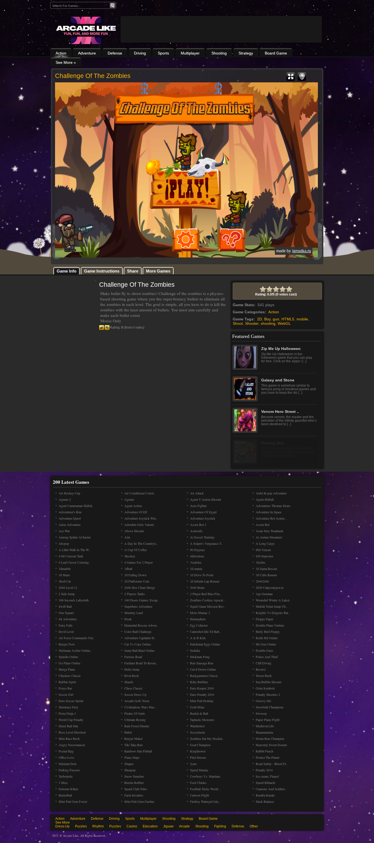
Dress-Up (62, 826)
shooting (268, 323)
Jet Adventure (68, 619)
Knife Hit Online (267, 638)
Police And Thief (267, 656)
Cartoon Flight (199, 795)
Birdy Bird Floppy (268, 631)
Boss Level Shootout (72, 732)
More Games (158, 271)
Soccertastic (197, 732)
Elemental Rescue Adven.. (141, 625)
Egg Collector (199, 625)
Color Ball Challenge (137, 631)
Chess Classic (133, 688)
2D (259, 319)
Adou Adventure (69, 524)
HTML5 (287, 319)
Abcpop (64, 543)
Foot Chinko (198, 782)
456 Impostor (264, 556)
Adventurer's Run (70, 512)
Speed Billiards (265, 782)
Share (132, 271)
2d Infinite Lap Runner (205, 581)
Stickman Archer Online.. (75, 650)
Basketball (65, 795)
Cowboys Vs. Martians (205, 776)
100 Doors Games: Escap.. (141, 600)
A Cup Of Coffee (135, 549)
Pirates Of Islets (134, 713)
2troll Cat (65, 581)
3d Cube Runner (266, 575)
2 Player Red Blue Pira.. (205, 594)
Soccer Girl (66, 694)
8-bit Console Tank (71, 556)
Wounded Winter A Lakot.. (273, 600)
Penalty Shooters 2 (268, 694)
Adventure (87, 53)
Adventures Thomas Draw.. (274, 505)
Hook (128, 619)
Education (150, 826)
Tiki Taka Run (133, 745)
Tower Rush (264, 675)
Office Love (66, 757)
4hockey (129, 556)
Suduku (195, 650)
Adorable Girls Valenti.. (139, 524)
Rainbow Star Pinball (138, 751)
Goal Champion (200, 745)
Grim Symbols (265, 688)
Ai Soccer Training (202, 537)
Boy (267, 319)
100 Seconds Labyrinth (74, 600)
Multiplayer (190, 53)
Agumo (129, 499)
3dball (128, 568)
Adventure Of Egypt (203, 512)
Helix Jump (131, 669)
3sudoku (195, 562)
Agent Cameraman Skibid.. (76, 505)
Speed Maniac (199, 770)
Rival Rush (131, 675)
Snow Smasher (134, 776)
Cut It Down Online (203, 669)
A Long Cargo (265, 543)
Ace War (64, 531)
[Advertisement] (221, 44)
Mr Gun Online (266, 644)
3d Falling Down (135, 575)
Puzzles (81, 826)
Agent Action (133, 505)
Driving (140, 53)
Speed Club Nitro (135, 789)
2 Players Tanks (134, 594)
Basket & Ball (199, 713)
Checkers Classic (70, 675)
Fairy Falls (66, 625)
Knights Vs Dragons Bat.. (273, 612)
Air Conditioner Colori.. (140, 493)
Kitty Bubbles (199, 682)
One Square (66, 612)
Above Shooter (134, 531)
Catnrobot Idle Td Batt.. (205, 631)
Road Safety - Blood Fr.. (271, 763)
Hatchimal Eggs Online (205, 644)
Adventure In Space (268, 512)
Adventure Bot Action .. (271, 518)
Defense (115, 53)
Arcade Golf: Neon (136, 701)
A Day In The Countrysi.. (141, 543)
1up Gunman (264, 594)
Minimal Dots (68, 763)
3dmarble (65, 568)
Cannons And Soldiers (270, 789)
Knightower (198, 751)
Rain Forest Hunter (136, 726)
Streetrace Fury (68, 707)
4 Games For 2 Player (138, 562)
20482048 (262, 581)
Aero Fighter (198, 505)
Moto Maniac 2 (200, 612)
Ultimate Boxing (135, 719)
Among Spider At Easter (75, 537)
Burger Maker (133, 738)
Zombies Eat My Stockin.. (207, 738)
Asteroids (196, 531)
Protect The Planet (267, 757)
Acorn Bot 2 (198, 524)
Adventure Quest (70, 518)
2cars (193, 763)
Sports (163, 53)
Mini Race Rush (69, 738)
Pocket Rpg (66, 751)
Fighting (220, 826)
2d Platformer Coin (136, 581)
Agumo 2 (65, 499)
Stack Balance (265, 801)
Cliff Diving (263, 663)
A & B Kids (198, 638)
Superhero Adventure (138, 606)
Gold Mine (197, 707)
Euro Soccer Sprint (71, 701)
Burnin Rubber (134, 782)
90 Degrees (197, 549)
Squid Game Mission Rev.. (207, 606)
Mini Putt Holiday (202, 701)
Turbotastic (66, 776)
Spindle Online (68, 656)
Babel (128, 732)
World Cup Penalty (71, 719)
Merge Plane (67, 669)
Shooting (219, 53)
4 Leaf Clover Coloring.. (74, 562)
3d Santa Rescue (266, 568)
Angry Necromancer (72, 745)
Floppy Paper (264, 619)
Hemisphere (198, 619)
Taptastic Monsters (202, 719)
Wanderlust (197, 726)
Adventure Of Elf (135, 512)
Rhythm (98, 826)
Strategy (245, 53)
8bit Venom (263, 549)
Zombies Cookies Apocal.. (207, 600)
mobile (302, 319)
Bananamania (264, 732)
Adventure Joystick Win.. (140, 518)
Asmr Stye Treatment (269, 531)
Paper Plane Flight (268, 719)
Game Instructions (101, 271)
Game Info (66, 271)
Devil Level (66, 631)
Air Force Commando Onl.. (76, 638)
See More (62, 822)
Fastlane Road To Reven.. (140, 663)
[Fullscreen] (290, 76)
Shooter (251, 323)
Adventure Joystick (202, 518)
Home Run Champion (270, 738)
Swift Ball (65, 606)
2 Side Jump (67, 594)
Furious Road (133, 656)
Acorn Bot (262, 524)
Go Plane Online (69, 663)
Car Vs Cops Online (137, 644)
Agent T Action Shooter (205, 499)
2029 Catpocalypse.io (270, 587)
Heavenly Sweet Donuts (271, 745)
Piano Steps (132, 757)
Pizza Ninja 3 (67, 713)
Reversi (261, 669)
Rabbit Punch (264, 751)
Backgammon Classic (204, 675)
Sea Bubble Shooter (268, 682)
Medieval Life (265, 726)
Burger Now (67, 644)
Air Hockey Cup (69, 493)
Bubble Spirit (67, 682)
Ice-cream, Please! (267, 776)
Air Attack (197, 493)
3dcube (260, 562)
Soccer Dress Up (135, 694)
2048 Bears (197, 587)
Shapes (129, 763)
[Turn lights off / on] (302, 76)
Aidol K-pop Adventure (271, 493)
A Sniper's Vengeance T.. (206, 543)
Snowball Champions (270, 707)
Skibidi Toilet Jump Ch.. (271, 606)
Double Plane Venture (270, 625)
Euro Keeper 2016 (202, 688)
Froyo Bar (65, 688)
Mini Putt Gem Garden (139, 801)
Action (61, 53)
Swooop (261, 713)
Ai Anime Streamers (269, 537)
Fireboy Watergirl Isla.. (205, 801)
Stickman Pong (200, 656)
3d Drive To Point (201, 575)
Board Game (276, 53)
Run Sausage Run (201, 663)
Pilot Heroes (198, 757)
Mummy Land (133, 612)
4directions (197, 556)
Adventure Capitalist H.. (140, 638)
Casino (131, 826)
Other (254, 826)
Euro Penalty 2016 (202, 694)
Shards (128, 682)
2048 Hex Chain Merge (139, 587)
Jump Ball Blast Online (139, 650)
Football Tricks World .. (205, 789)
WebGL (284, 323)
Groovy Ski (263, 701)
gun (276, 319)
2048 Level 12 (68, 587)
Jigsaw (168, 826)
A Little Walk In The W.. (74, 549)
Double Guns (264, 650)
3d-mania (196, 568)
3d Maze (64, 575)
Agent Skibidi (265, 499)
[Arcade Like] (85, 30)
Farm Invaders (133, 795)
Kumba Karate (265, 795)
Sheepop (130, 770)
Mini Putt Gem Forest (73, 801)
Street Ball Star (68, 726)
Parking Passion (69, 770)
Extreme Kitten (68, 789)
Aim (127, 537)
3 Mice (63, 782)
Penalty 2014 (264, 770)
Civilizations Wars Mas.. (140, 707)
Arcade (184, 826)
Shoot (238, 323)
